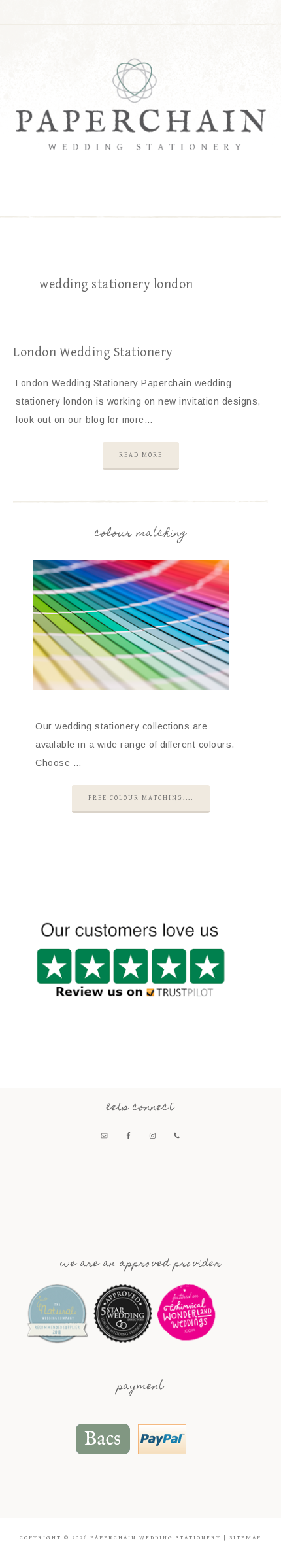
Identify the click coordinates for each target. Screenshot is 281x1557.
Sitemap (245, 1537)
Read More (141, 455)
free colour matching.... (140, 798)
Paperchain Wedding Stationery (140, 104)
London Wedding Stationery (93, 352)
